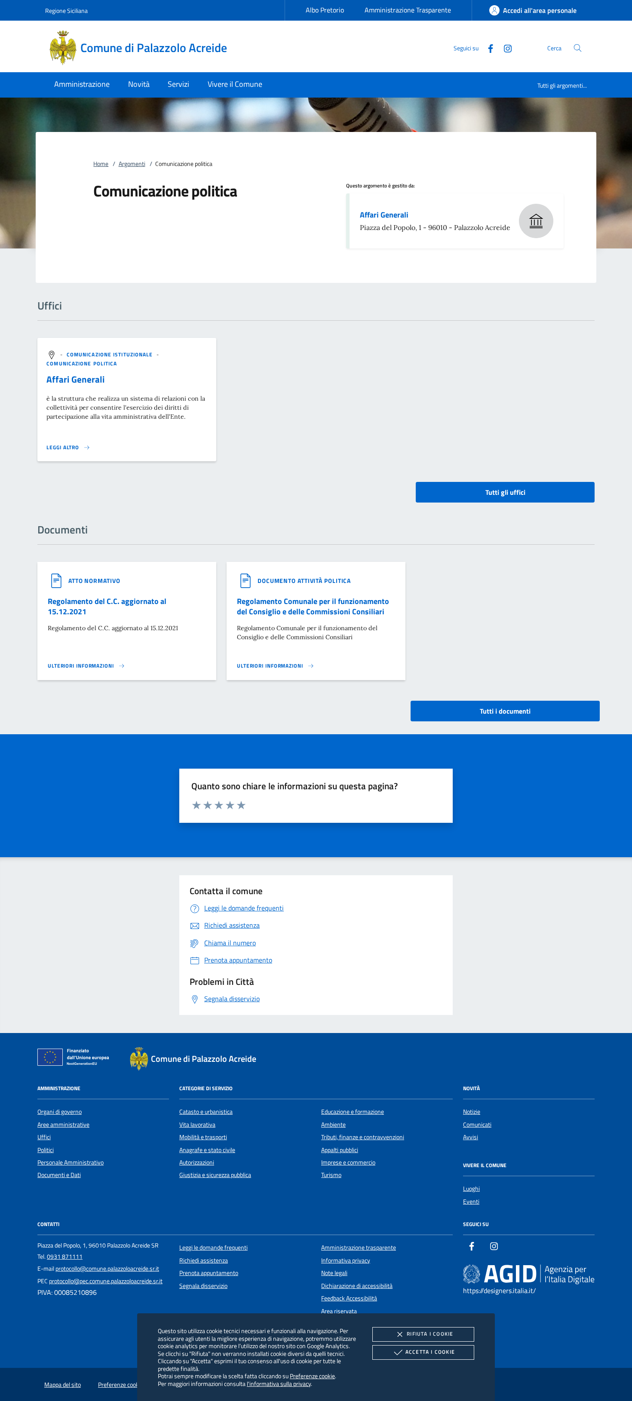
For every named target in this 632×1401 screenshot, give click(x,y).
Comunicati (477, 1124)
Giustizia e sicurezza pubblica (215, 1175)
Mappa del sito (62, 1384)
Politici (45, 1150)
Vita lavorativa (197, 1124)
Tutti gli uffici (505, 492)
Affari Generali (384, 215)
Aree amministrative (63, 1124)
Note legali (334, 1273)
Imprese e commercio (348, 1162)
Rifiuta (430, 1334)
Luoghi (471, 1188)
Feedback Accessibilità (349, 1298)
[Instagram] (504, 47)
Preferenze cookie (312, 1375)
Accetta (430, 1352)
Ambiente (333, 1124)
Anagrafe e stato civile (207, 1150)
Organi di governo (59, 1111)
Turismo (331, 1175)
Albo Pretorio (325, 10)
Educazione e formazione (352, 1111)
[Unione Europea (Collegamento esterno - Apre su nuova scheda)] (75, 1059)
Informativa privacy (345, 1260)
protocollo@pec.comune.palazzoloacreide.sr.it (106, 1281)
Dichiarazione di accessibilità (357, 1286)
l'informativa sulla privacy (279, 1383)
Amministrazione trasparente (358, 1247)
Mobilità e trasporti (203, 1137)
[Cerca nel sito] (577, 48)
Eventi (471, 1201)
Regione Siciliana (66, 10)
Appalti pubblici (339, 1150)
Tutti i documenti (505, 711)
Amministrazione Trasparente (408, 10)
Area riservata (339, 1311)
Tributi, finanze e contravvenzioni (362, 1137)
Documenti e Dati (59, 1175)
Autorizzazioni (196, 1162)
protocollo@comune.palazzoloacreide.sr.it (107, 1268)
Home (100, 164)
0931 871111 (65, 1256)
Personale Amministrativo (70, 1162)
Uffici (44, 1137)
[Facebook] (487, 47)
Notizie (471, 1111)
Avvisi (470, 1137)
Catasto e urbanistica (206, 1111)
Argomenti (132, 164)
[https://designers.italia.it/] (529, 1274)
